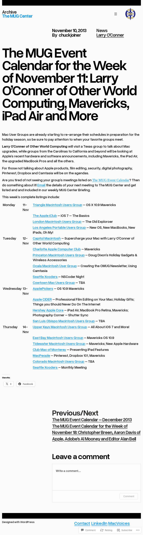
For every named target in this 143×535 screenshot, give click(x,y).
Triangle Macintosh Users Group (57, 205)
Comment (128, 496)
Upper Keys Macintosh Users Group (60, 327)
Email (41, 185)
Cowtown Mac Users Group (54, 282)
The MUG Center (17, 16)
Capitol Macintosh (47, 238)
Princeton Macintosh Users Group (59, 255)
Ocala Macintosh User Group (55, 266)
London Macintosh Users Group (57, 221)
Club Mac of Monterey (49, 349)
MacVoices (119, 523)
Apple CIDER (42, 299)
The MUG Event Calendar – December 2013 (92, 419)
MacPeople (41, 355)
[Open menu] (116, 14)
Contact (82, 523)
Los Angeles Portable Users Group (59, 227)
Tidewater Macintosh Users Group (59, 343)
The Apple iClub (45, 215)
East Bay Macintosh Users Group (58, 337)
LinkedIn (99, 523)
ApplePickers (43, 288)
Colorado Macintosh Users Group (58, 361)
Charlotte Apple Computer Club (57, 249)
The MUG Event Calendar (110, 180)
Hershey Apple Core (48, 310)
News (101, 30)
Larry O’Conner (110, 35)
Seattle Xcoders (45, 276)
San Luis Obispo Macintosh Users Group (64, 321)
